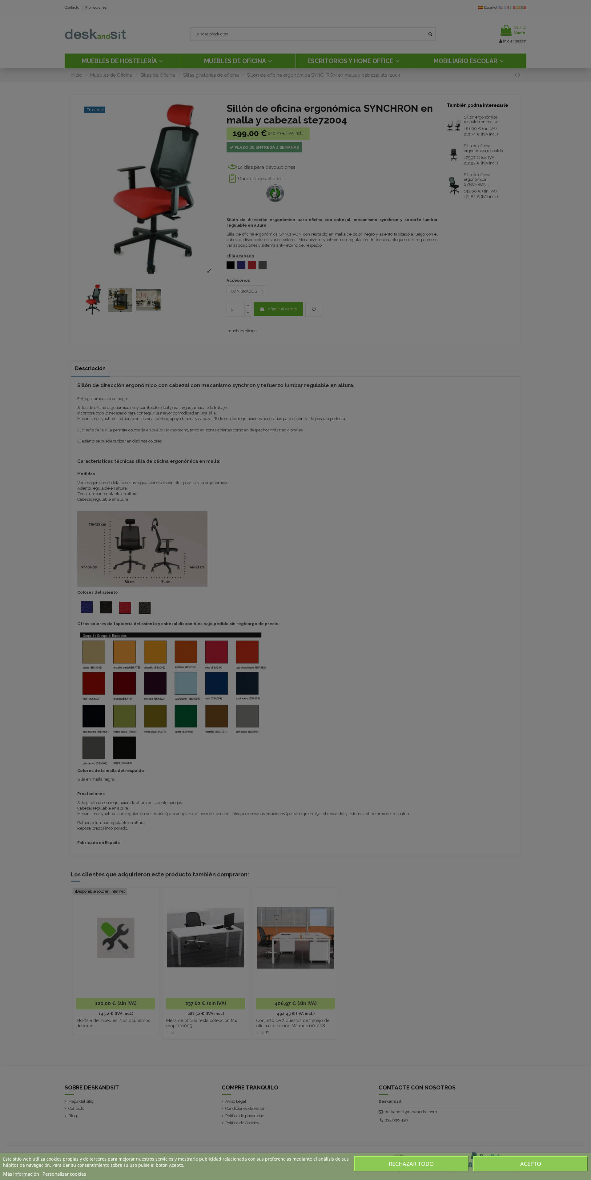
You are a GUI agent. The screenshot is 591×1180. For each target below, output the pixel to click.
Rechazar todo (411, 1163)
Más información (21, 1174)
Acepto (530, 1163)
